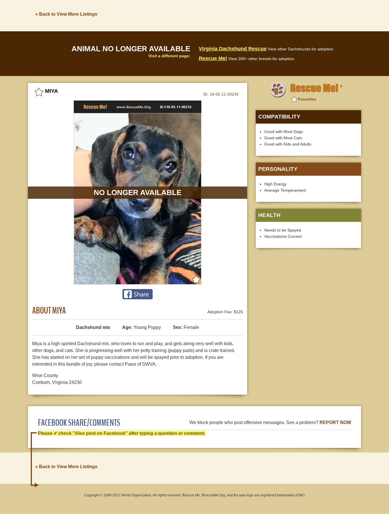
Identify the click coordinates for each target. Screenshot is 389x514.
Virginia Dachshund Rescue (233, 49)
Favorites (307, 99)
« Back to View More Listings (66, 14)
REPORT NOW (335, 422)
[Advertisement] (257, 15)
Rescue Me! (213, 58)
